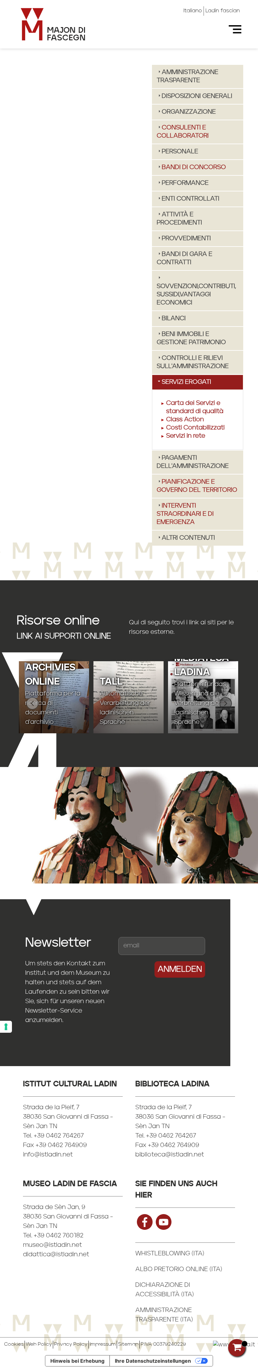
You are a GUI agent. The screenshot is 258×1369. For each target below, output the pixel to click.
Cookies (14, 1344)
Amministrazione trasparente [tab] (187, 76)
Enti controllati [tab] (190, 199)
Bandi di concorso (194, 167)
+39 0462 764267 (171, 1136)
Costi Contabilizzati (195, 428)
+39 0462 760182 (58, 1236)
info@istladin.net (48, 1155)
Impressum (103, 1344)
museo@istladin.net (52, 1245)
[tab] (197, 132)
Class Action (185, 420)
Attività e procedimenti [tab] (179, 219)
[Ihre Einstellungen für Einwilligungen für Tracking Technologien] (6, 1027)
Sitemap (128, 1344)
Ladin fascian (222, 11)
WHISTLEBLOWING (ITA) (169, 1254)
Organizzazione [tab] (189, 112)
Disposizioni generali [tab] (197, 96)
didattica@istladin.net (56, 1255)
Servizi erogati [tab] (186, 382)
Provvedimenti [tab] (186, 239)
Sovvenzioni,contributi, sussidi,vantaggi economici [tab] (196, 294)
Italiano (192, 11)
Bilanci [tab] (174, 318)
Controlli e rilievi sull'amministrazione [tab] (193, 362)
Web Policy (39, 1344)
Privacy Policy (70, 1344)
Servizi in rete (185, 436)
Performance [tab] (185, 183)
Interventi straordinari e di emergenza (185, 514)
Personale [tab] (180, 152)
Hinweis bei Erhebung (77, 1361)
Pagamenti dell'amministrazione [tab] (193, 462)
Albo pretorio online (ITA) (178, 1269)
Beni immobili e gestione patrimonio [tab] (191, 338)
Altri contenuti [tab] (188, 538)
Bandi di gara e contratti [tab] (184, 258)
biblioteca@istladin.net (169, 1155)
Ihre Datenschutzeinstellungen (153, 1361)
